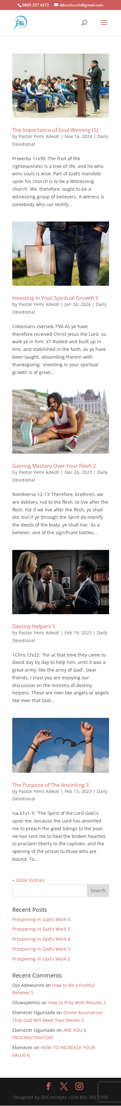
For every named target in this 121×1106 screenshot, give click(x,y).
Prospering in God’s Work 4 (41, 939)
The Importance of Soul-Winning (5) (55, 130)
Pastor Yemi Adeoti (39, 136)
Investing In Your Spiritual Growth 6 (55, 297)
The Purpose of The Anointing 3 (50, 784)
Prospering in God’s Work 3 (41, 949)
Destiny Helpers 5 (33, 626)
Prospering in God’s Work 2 (41, 959)
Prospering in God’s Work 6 (41, 919)
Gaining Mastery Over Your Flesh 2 (54, 465)
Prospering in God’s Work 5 (41, 929)
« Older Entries (28, 880)
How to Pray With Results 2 (77, 1002)
